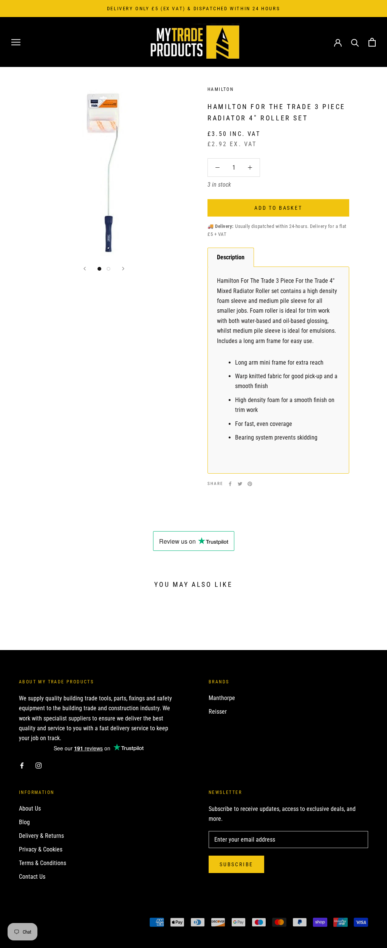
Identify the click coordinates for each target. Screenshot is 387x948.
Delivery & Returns (41, 835)
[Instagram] (39, 765)
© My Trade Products (52, 923)
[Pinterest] (250, 484)
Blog (24, 822)
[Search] (355, 42)
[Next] (123, 268)
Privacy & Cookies (40, 849)
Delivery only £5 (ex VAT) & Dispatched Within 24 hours (193, 8)
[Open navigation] (15, 42)
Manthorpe (222, 698)
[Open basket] (372, 42)
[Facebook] (230, 484)
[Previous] (85, 268)
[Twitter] (240, 484)
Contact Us (32, 876)
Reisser (218, 711)
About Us (30, 808)
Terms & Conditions (42, 863)
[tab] (230, 257)
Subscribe (236, 864)
